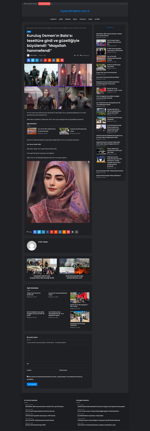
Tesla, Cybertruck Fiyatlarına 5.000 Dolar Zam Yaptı (114, 150)
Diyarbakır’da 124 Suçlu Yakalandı (77, 324)
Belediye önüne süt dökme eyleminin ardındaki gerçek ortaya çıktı (107, 83)
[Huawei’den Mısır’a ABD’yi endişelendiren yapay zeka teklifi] (101, 111)
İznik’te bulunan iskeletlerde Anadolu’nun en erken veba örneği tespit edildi (109, 136)
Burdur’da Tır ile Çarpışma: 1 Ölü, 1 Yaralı (79, 305)
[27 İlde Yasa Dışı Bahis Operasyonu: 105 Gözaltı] (101, 51)
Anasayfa (53, 19)
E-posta (29, 370)
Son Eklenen (110, 27)
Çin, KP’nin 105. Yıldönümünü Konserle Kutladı (114, 58)
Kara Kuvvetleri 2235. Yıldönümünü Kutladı (109, 171)
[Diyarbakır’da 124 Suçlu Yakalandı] (79, 316)
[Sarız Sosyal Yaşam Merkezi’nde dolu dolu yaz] (101, 42)
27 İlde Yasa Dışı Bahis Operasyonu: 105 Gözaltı (64, 3)
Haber (61, 19)
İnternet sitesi (63, 370)
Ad (28, 363)
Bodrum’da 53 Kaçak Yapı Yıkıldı (113, 65)
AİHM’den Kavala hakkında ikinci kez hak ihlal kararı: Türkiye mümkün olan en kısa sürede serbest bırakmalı (114, 161)
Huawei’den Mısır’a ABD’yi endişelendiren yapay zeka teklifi (114, 111)
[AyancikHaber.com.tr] (75, 11)
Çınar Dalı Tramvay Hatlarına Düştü (58, 294)
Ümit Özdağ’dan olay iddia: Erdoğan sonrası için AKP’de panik (35, 313)
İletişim (97, 19)
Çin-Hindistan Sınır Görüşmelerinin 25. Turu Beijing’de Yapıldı (56, 313)
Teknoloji (82, 19)
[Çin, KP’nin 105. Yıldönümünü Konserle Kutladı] (32, 131)
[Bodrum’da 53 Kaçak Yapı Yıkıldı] (64, 131)
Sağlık (75, 19)
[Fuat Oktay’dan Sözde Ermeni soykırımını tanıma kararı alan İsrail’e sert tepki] (101, 128)
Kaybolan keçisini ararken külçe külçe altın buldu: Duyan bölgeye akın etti (108, 143)
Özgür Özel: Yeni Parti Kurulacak (34, 294)
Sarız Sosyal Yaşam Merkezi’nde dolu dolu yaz (114, 42)
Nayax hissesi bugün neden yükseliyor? (108, 175)
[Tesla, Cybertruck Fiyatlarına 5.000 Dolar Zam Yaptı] (101, 151)
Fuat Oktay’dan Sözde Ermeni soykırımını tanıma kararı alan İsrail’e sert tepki (114, 128)
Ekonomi (67, 19)
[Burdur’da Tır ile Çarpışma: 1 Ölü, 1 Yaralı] (79, 297)
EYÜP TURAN (33, 55)
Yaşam (90, 19)
